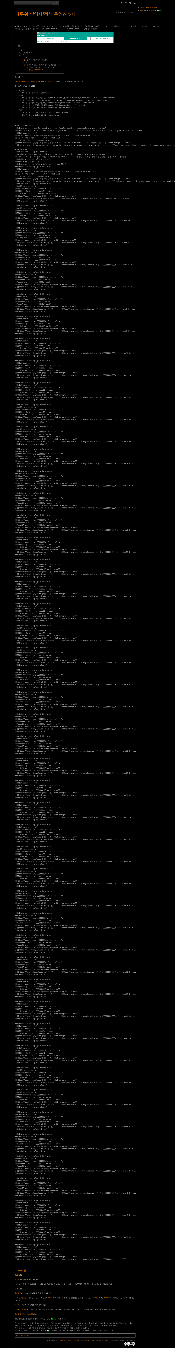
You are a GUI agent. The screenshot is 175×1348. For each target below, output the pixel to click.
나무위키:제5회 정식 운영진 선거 (27, 81)
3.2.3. (17, 1314)
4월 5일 (24, 1298)
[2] (34, 100)
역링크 (151, 10)
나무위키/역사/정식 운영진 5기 (45, 14)
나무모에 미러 (129, 3)
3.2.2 (26, 67)
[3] (21, 1300)
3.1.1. (17, 1279)
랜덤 (142, 10)
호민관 (31, 70)
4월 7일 (24, 1309)
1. (16, 77)
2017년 (23, 55)
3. (16, 1270)
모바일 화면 (144, 7)
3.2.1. (17, 1293)
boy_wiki (51, 1298)
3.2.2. (17, 1305)
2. (16, 86)
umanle (106, 1298)
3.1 (22, 58)
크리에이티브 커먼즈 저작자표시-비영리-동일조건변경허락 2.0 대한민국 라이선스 (85, 1340)
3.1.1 (26, 60)
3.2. (16, 1288)
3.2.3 (26, 70)
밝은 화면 (153, 7)
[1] (28, 90)
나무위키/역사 (25, 1335)
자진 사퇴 (56, 1319)
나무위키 (49, 81)
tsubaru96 (38, 70)
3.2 (22, 62)
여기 (50, 1330)
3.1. (16, 1275)
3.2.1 (26, 65)
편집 (160, 10)
